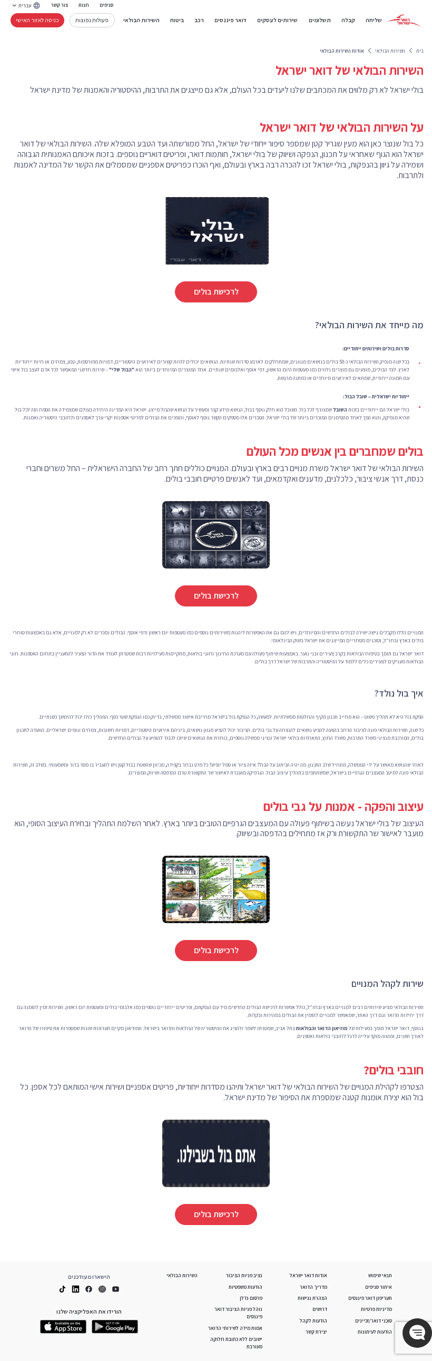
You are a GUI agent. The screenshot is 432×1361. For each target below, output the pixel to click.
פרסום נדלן (251, 1298)
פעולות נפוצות (92, 20)
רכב (199, 20)
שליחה (374, 20)
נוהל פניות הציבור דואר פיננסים (238, 1313)
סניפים (106, 5)
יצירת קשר (316, 1331)
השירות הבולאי (141, 20)
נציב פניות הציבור (244, 1275)
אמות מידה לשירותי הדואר (235, 1328)
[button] (417, 1333)
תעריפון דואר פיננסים (370, 1298)
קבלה (348, 20)
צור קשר (59, 5)
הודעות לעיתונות (375, 1331)
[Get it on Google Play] (115, 1327)
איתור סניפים (378, 1287)
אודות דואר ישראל (308, 1275)
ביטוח (177, 20)
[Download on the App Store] (63, 1327)
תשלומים (320, 20)
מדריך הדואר (313, 1287)
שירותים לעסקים (277, 20)
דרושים (319, 1309)
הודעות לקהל (313, 1320)
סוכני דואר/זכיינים (373, 1320)
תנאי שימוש (380, 1275)
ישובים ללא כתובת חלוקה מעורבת (236, 1343)
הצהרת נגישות (312, 1298)
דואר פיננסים (230, 20)
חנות (83, 5)
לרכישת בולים (216, 291)
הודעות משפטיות (245, 1287)
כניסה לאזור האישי (37, 20)
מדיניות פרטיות (376, 1309)
